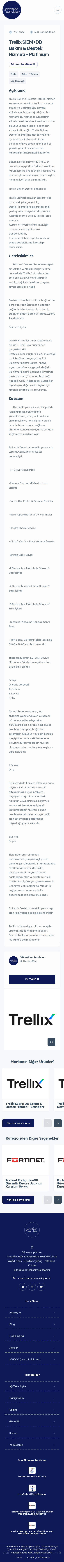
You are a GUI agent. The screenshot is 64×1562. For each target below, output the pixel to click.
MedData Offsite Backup (32, 1476)
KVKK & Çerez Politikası (38, 1557)
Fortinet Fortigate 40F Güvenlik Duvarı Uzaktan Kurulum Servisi (32, 1532)
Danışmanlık (16, 1398)
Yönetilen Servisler (33, 957)
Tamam (18, 1557)
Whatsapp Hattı (32, 1252)
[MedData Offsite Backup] (32, 1470)
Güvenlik (14, 1421)
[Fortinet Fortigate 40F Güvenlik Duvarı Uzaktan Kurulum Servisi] (32, 1525)
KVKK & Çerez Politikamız (24, 1359)
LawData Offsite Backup (32, 1494)
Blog (12, 1324)
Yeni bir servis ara (18, 1123)
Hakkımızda (16, 1336)
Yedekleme (16, 1444)
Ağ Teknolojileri (18, 1386)
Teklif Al (34, 979)
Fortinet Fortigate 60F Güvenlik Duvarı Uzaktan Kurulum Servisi (32, 1513)
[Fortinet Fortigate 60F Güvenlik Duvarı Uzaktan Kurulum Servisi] (32, 1505)
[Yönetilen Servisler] (11, 9)
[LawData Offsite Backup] (32, 1488)
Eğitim (13, 1409)
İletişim (13, 1347)
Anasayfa (15, 1312)
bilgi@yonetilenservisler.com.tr (32, 1269)
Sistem (13, 1433)
